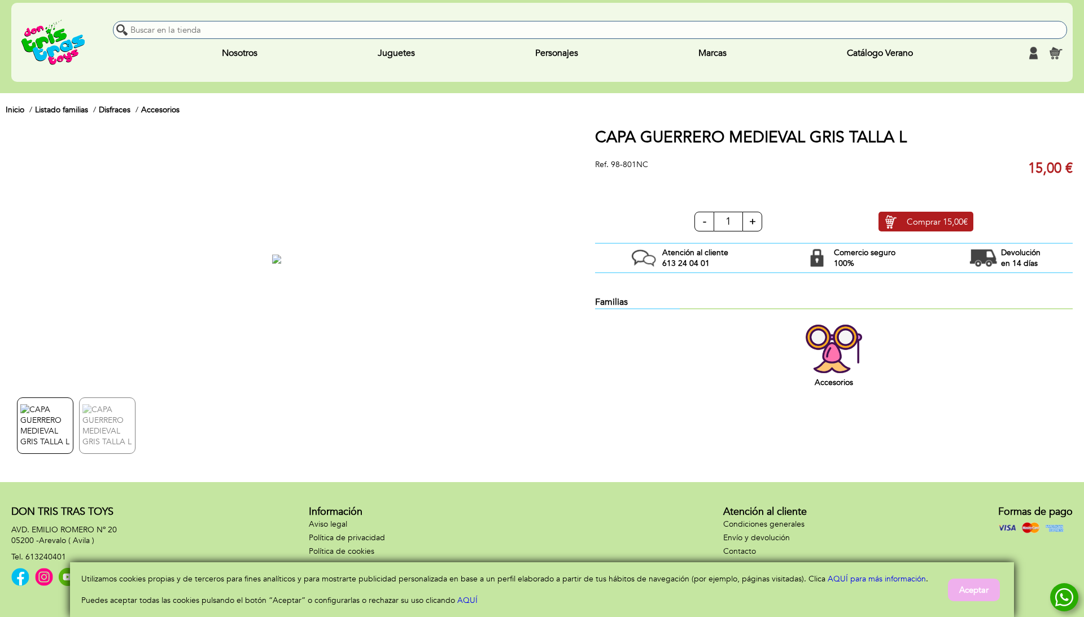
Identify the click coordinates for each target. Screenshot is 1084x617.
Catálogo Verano (880, 53)
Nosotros (239, 53)
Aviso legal (328, 524)
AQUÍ (467, 600)
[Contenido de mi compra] (1055, 53)
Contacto (739, 551)
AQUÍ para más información (877, 579)
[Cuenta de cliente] (1033, 53)
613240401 (45, 557)
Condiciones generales (764, 524)
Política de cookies (341, 551)
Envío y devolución (756, 537)
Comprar (937, 221)
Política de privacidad (347, 537)
